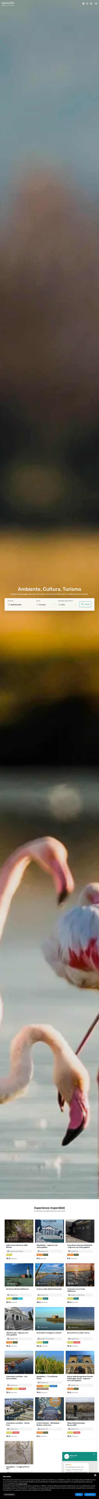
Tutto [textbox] (62, 605)
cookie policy (22, 1484)
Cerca (85, 604)
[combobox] (45, 604)
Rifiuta (79, 1494)
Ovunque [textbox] (42, 605)
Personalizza (9, 1494)
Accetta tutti (90, 1494)
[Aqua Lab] (7, 3)
